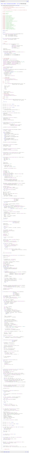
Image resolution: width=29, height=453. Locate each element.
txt (25, 451)
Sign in (27, 1)
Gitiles (4, 451)
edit (18, 5)
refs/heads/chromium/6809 (11, 3)
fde (19, 3)
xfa (17, 3)
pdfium (2, 3)
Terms (9, 451)
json (27, 451)
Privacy (6, 451)
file (16, 5)
